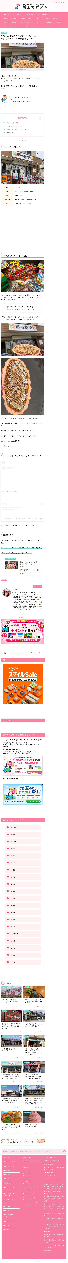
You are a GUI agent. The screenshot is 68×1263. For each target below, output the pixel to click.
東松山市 (4, 579)
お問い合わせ (29, 14)
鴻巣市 (13, 870)
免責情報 (59, 22)
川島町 (13, 848)
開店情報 (7, 1225)
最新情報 (7, 1210)
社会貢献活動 (49, 22)
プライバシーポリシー (43, 14)
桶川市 (13, 884)
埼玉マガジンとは (8, 14)
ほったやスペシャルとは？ (14, 126)
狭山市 (13, 941)
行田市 (13, 919)
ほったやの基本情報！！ (14, 123)
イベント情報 (9, 1170)
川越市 (13, 891)
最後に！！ (10, 133)
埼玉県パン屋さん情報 (10, 1201)
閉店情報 (7, 1221)
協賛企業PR (8, 1183)
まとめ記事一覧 (9, 1166)
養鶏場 (7, 1229)
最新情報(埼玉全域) (9, 1216)
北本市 (13, 877)
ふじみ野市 (14, 934)
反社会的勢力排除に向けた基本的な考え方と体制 (16, 22)
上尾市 (13, 898)
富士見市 (14, 926)
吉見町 (13, 855)
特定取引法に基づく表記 (10, 18)
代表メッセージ (37, 22)
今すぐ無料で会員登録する (11, 778)
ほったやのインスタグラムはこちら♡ (18, 129)
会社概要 (19, 14)
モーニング (8, 1178)
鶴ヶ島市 (14, 841)
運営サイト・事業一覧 (51, 18)
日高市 (13, 948)
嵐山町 (13, 863)
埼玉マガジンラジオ (10, 1188)
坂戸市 (13, 834)
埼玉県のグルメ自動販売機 (10, 1194)
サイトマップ (28, 1173)
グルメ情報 (4, 32)
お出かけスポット (10, 1162)
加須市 (13, 912)
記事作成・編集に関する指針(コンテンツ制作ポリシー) (18, 26)
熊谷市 (13, 905)
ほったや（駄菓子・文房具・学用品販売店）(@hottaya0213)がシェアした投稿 (24, 518)
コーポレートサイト (53, 1181)
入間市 (13, 962)
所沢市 (13, 955)
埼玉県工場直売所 (10, 1206)
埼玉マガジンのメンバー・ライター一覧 (31, 18)
